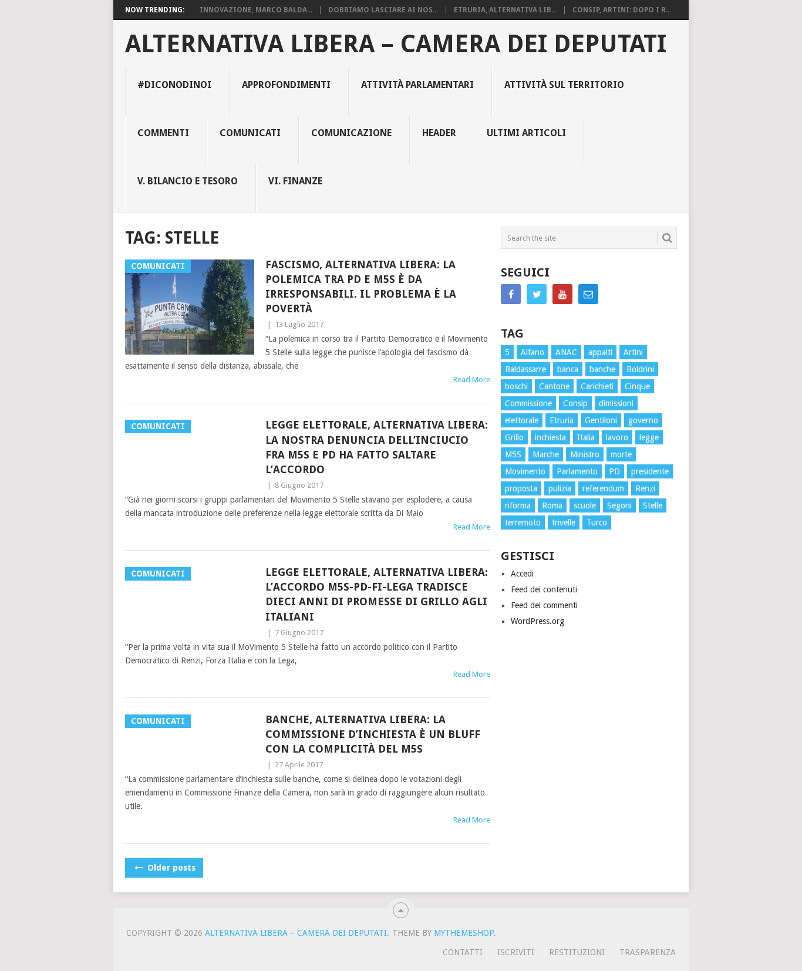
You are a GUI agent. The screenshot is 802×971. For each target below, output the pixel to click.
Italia (586, 437)
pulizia (559, 488)
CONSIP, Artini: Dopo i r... (621, 10)
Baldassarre (525, 369)
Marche (546, 454)
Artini (633, 352)
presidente (650, 471)
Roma (552, 505)
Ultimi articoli (526, 133)
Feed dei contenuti (544, 589)
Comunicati (250, 133)
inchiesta (550, 437)
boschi (516, 386)
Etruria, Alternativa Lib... (505, 10)
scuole (585, 505)
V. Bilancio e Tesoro (187, 181)
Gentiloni (601, 420)
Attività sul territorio (564, 84)
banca (567, 369)
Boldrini (640, 369)
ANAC (566, 352)
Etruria (562, 420)
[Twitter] (537, 294)
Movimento (525, 471)
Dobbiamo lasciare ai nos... (383, 10)
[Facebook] (511, 294)
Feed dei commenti (544, 605)
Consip (575, 403)
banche (602, 369)
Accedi (522, 573)
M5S (513, 454)
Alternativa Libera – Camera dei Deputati (395, 44)
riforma (518, 505)
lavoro (617, 437)
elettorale (521, 420)
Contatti (463, 952)
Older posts (170, 867)
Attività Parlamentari (417, 84)
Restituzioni (577, 952)
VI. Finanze (295, 181)
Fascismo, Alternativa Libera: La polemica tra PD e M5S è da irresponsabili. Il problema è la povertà (360, 286)
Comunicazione (351, 133)
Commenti (163, 133)
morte (621, 454)
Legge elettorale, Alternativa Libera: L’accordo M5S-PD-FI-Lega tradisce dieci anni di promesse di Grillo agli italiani (376, 594)
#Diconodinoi (174, 84)
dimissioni (616, 403)
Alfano (532, 352)
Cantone (554, 386)
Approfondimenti (286, 84)
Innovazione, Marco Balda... (256, 10)
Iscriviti (515, 952)
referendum (603, 488)
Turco (597, 522)
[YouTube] (562, 294)
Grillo (514, 437)
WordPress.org (537, 621)
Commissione (528, 403)
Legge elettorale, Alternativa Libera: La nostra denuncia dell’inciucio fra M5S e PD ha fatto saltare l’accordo (376, 447)
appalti (600, 352)
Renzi (645, 488)
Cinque (637, 386)
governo (643, 420)
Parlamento (577, 471)
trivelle (563, 522)
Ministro (584, 454)
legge (649, 437)
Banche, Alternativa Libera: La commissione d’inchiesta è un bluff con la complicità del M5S (372, 734)
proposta (521, 488)
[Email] (588, 294)
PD (614, 471)
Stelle (652, 505)
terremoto (523, 522)
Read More (471, 379)
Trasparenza (647, 952)
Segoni (619, 505)
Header (439, 133)
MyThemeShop (464, 933)
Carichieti (597, 386)
